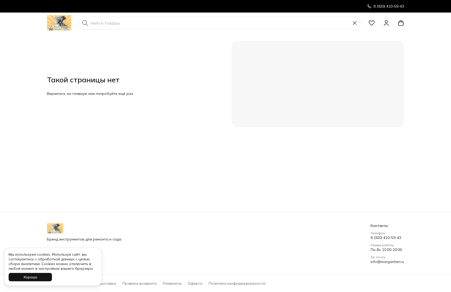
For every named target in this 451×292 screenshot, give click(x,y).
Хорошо (30, 277)
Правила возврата (139, 283)
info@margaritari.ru (387, 261)
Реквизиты (172, 283)
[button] (372, 23)
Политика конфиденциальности (237, 283)
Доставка (107, 283)
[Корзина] (401, 23)
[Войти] (386, 23)
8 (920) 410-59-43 (386, 237)
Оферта (195, 283)
